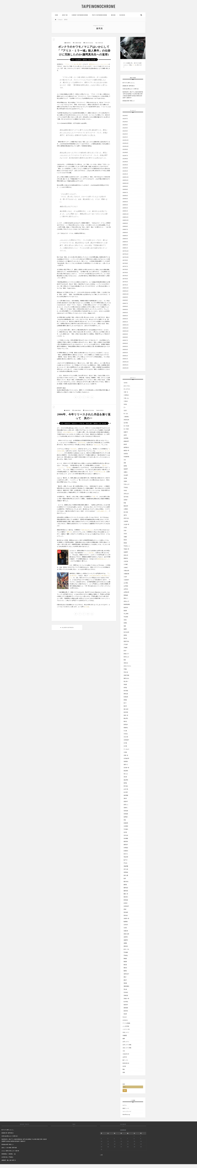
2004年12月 (125, 361)
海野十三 (125, 764)
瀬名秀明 (125, 780)
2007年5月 (125, 272)
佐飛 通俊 (125, 438)
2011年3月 (125, 131)
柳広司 (125, 706)
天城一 (125, 530)
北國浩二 (125, 472)
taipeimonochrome (98, 6)
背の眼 (68, 467)
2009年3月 (125, 204)
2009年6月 (125, 195)
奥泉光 (125, 539)
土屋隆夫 (125, 509)
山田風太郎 (126, 592)
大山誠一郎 (126, 524)
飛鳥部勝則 (126, 986)
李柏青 (125, 684)
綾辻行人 (74, 423)
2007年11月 (125, 254)
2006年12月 (125, 288)
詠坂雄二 (125, 903)
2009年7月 (125, 192)
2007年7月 (125, 266)
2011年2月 (125, 134)
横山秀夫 (125, 718)
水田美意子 (126, 740)
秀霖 (124, 820)
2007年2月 (125, 281)
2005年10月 (125, 331)
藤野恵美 (125, 890)
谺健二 (125, 909)
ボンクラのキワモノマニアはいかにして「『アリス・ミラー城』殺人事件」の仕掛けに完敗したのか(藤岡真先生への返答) (83, 50)
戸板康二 (125, 647)
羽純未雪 (125, 857)
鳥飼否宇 (125, 1004)
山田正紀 (125, 589)
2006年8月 (125, 300)
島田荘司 (66, 423)
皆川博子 (125, 792)
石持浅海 (125, 810)
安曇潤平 (125, 552)
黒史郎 (125, 1014)
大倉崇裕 (125, 521)
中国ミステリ (126, 1032)
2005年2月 (125, 355)
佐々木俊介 (126, 429)
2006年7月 (125, 303)
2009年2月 (125, 208)
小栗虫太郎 (126, 570)
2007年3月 (125, 278)
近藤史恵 (125, 930)
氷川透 (125, 746)
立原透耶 (125, 826)
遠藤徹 (125, 943)
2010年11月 (125, 143)
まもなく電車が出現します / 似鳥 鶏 (10, 1150)
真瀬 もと (125, 804)
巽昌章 (125, 610)
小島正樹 (125, 561)
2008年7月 (125, 229)
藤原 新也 (125, 881)
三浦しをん (126, 398)
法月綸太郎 (126, 758)
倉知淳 (125, 444)
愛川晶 (125, 638)
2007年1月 (125, 284)
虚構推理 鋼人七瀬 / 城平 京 (9, 1160)
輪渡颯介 (125, 921)
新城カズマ (126, 653)
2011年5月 (125, 124)
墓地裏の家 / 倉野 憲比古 (129, 85)
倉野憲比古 (126, 447)
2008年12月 (125, 214)
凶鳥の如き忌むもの (87, 529)
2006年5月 (125, 309)
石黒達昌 (125, 813)
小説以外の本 (126, 1054)
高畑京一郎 (126, 998)
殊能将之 (125, 727)
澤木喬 (125, 776)
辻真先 (125, 927)
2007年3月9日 (89, 42)
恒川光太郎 (126, 632)
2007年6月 (125, 269)
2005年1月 (125, 358)
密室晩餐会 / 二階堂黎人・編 (8, 1154)
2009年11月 (125, 180)
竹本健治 (125, 829)
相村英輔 (125, 795)
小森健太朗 (126, 573)
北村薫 (125, 478)
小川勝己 (125, 564)
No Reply (101, 410)
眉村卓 (125, 798)
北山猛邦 (77, 59)
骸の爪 (104, 465)
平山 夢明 (125, 613)
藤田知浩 (125, 887)
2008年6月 (125, 232)
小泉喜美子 (126, 579)
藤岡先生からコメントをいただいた (99, 64)
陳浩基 (125, 964)
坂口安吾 (125, 512)
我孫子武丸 (126, 641)
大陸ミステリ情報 (127, 1047)
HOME (56, 15)
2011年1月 (125, 137)
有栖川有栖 (126, 675)
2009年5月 (125, 198)
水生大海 (125, 736)
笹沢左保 (125, 835)
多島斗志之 (126, 518)
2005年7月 (125, 340)
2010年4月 (125, 164)
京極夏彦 (125, 1035)
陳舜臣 (125, 970)
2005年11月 (125, 328)
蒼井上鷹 (88, 423)
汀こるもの (126, 749)
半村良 (125, 490)
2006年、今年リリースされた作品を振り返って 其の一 (84, 416)
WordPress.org (126, 1114)
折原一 (125, 650)
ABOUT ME (65, 15)
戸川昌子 (125, 644)
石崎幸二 (125, 807)
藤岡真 (84, 59)
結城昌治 (125, 850)
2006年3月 (125, 315)
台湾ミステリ (126, 1041)
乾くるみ (125, 413)
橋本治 (125, 721)
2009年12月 (125, 177)
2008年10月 (125, 220)
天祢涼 (125, 533)
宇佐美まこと (126, 546)
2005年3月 (125, 352)
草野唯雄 (125, 872)
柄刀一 (125, 703)
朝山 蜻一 (125, 681)
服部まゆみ (126, 678)
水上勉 (125, 730)
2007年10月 (125, 257)
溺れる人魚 (97, 444)
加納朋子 (125, 469)
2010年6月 (125, 158)
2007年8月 (125, 263)
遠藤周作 (125, 940)
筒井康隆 (125, 838)
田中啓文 (125, 786)
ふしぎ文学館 (126, 1026)
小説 (89, 59)
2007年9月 (125, 260)
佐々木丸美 (126, 425)
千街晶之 (125, 487)
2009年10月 (125, 183)
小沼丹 (125, 576)
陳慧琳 (125, 961)
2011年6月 (125, 121)
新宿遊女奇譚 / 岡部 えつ (129, 100)
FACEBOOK (122, 15)
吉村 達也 (125, 496)
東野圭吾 (125, 693)
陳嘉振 (125, 958)
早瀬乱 (125, 669)
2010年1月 (125, 174)
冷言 (124, 459)
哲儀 (124, 502)
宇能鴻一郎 (126, 549)
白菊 (94, 496)
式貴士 (125, 619)
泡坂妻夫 (125, 761)
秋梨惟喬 (125, 823)
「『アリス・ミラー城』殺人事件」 (73, 64)
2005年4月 (125, 349)
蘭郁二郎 (125, 893)
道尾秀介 (125, 937)
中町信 (125, 404)
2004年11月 (125, 365)
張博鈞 (125, 623)
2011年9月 (125, 115)
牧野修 (125, 783)
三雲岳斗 (125, 401)
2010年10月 (125, 146)
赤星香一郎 (126, 918)
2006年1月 (125, 321)
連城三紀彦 (126, 933)
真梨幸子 (125, 801)
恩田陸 (125, 635)
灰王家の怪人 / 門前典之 (7, 1157)
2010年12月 (125, 140)
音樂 (124, 1072)
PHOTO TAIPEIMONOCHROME (99, 15)
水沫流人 (125, 733)
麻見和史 (125, 1010)
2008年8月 (125, 226)
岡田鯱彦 (125, 595)
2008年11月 (125, 217)
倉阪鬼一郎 (126, 450)
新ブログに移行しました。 (129, 82)
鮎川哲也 (125, 1001)
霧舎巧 (125, 980)
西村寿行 (125, 897)
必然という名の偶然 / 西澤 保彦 (9, 1147)
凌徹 (124, 462)
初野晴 (125, 466)
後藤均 (125, 629)
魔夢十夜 (69, 532)
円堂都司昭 (126, 456)
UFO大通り (73, 448)
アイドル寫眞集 (126, 1023)
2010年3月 (125, 167)
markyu (68, 42)
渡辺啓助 (125, 770)
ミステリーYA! (126, 1029)
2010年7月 (125, 155)
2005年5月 (125, 346)
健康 (124, 1038)
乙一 (124, 407)
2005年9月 (125, 334)
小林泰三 (125, 567)
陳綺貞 (125, 967)
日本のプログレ (127, 666)
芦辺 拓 (81, 423)
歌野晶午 (125, 724)
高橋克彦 (125, 995)
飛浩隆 (125, 983)
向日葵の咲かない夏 (99, 471)
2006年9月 (125, 297)
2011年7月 (125, 118)
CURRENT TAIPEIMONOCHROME (80, 15)
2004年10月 (125, 368)
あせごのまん (126, 385)
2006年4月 (125, 312)
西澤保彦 (125, 900)
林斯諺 (125, 699)
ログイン (125, 1105)
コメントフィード (127, 1111)
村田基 (125, 687)
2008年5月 (125, 235)
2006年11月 (125, 291)
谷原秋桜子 (126, 906)
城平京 (125, 515)
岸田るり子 (126, 601)
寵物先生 (125, 558)
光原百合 (125, 453)
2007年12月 (125, 251)
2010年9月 (125, 149)
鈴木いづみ (126, 949)
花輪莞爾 (125, 866)
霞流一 (125, 977)
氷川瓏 (125, 743)
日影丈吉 (125, 663)
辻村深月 (125, 924)
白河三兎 (125, 789)
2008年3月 (125, 241)
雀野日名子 (126, 974)
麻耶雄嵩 (125, 1007)
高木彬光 (125, 992)
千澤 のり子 (126, 484)
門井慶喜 (125, 952)
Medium (113, 15)
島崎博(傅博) (126, 604)
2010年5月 (125, 161)
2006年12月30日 (89, 410)
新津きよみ (126, 656)
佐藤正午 (125, 432)
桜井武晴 (125, 712)
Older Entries (67, 627)
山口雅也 (125, 582)
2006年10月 (125, 294)
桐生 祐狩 (125, 709)
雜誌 (124, 1069)
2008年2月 (125, 244)
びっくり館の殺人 (89, 552)
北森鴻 (125, 481)
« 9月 (101, 1155)
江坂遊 (125, 752)
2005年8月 (125, 337)
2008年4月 (125, 238)
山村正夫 (125, 1057)
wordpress (125, 1020)
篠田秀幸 (125, 841)
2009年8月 (125, 189)
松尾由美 (125, 696)
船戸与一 (125, 860)
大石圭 (125, 527)
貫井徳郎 (125, 912)
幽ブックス (125, 1060)
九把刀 (125, 410)
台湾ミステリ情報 (127, 1044)
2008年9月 (125, 223)
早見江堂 (125, 672)
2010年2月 (125, 171)
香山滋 (125, 989)
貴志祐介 (125, 915)
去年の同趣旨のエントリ (70, 432)
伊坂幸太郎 (126, 419)
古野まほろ (126, 493)
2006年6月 (125, 306)
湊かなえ (125, 773)
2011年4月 (125, 127)
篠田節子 (125, 844)
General (125, 1017)
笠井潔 (125, 832)
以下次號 (86, 606)
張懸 (124, 626)
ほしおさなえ (126, 389)
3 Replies (100, 42)
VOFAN (125, 382)
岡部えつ (125, 598)
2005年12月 (125, 325)
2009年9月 (125, 186)
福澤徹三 (125, 816)
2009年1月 (125, 211)
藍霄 (124, 878)
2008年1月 (125, 248)
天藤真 (125, 536)
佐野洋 (125, 435)
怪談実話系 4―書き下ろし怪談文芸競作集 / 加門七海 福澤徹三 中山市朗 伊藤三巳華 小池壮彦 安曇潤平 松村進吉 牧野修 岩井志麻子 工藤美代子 (133, 94)
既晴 (124, 659)
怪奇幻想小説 (126, 1063)
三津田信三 (126, 395)
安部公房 (125, 555)
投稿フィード (126, 1108)
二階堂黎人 (126, 416)
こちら (133, 65)
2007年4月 (125, 275)
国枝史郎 (125, 506)
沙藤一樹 (125, 755)
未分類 (93, 59)
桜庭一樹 (125, 715)
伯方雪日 (125, 422)
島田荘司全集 (81, 442)
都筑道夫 (125, 946)
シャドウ (60, 467)
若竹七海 (125, 869)
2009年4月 (125, 201)
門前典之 (125, 955)
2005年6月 (125, 343)
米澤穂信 (125, 847)
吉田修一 (125, 499)
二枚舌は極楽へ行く (101, 511)
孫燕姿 (125, 542)
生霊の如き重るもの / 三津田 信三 (131, 88)
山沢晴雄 (125, 586)
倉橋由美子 (126, 441)
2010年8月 (125, 152)
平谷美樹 (125, 616)
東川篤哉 (125, 690)
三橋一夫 (125, 392)
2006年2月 (125, 318)
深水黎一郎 (126, 767)
